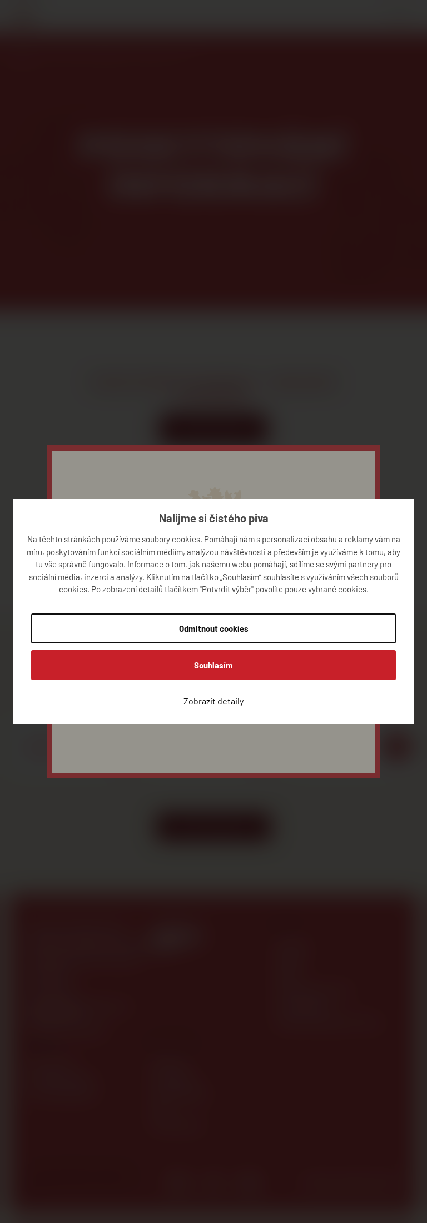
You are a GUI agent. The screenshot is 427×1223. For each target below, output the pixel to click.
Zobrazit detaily (213, 701)
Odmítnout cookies (214, 628)
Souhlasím (213, 665)
